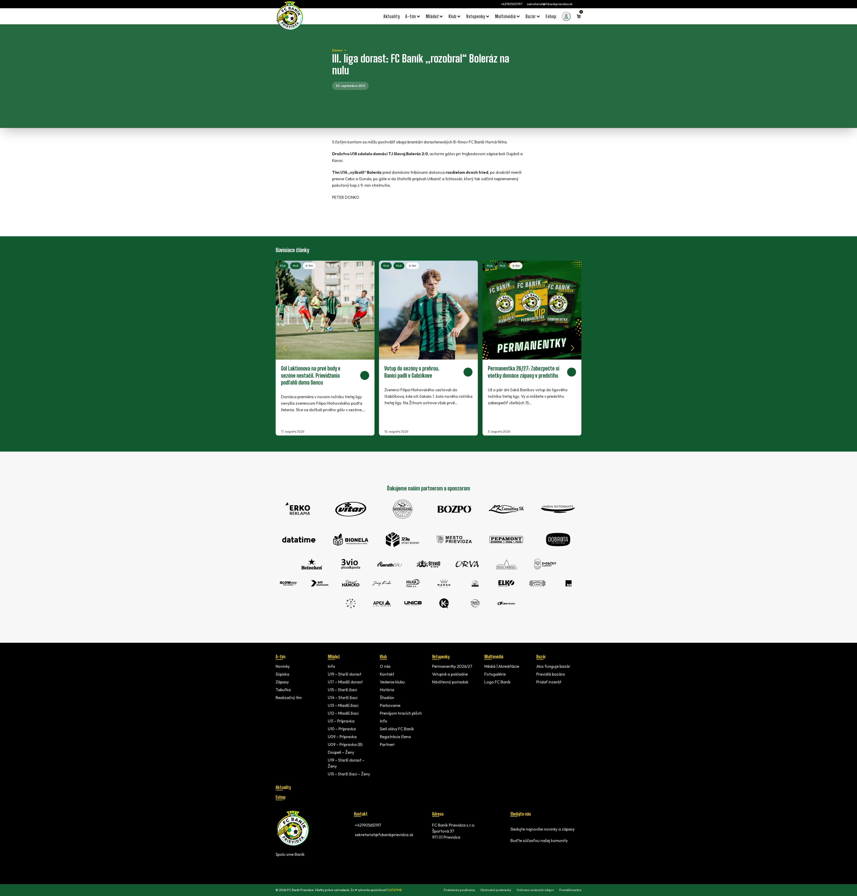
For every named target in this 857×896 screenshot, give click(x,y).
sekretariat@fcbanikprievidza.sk (549, 4)
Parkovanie (390, 705)
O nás (385, 666)
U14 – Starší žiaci (343, 697)
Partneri (387, 744)
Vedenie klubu (392, 682)
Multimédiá (493, 656)
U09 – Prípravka (342, 736)
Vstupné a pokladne (450, 674)
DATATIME (394, 890)
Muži (295, 265)
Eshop (280, 797)
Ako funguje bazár (553, 666)
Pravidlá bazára (550, 674)
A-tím (309, 265)
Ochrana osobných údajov (535, 890)
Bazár (541, 656)
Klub (283, 265)
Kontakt (387, 674)
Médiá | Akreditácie (501, 666)
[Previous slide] (284, 348)
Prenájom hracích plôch (401, 713)
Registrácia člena (395, 736)
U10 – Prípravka (342, 728)
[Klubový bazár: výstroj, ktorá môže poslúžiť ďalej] (532, 348)
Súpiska (282, 674)
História (387, 689)
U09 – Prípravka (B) (345, 744)
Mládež (334, 656)
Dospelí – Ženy (341, 752)
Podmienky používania (459, 890)
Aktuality (283, 787)
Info (331, 666)
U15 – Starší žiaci (342, 689)
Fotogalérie (495, 674)
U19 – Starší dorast (344, 674)
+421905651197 (511, 4)
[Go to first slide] (572, 348)
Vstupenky (440, 656)
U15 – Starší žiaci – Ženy (349, 774)
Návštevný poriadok (450, 682)
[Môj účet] (566, 16)
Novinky (283, 666)
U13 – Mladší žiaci (343, 705)
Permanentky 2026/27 (452, 666)
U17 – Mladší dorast (345, 682)
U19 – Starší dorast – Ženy (346, 763)
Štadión (387, 697)
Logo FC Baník (497, 682)
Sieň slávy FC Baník (397, 728)
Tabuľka (283, 689)
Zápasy (282, 682)
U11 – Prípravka (341, 721)
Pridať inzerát (548, 682)
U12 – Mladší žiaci (343, 713)
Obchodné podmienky (495, 890)
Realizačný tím (289, 697)
